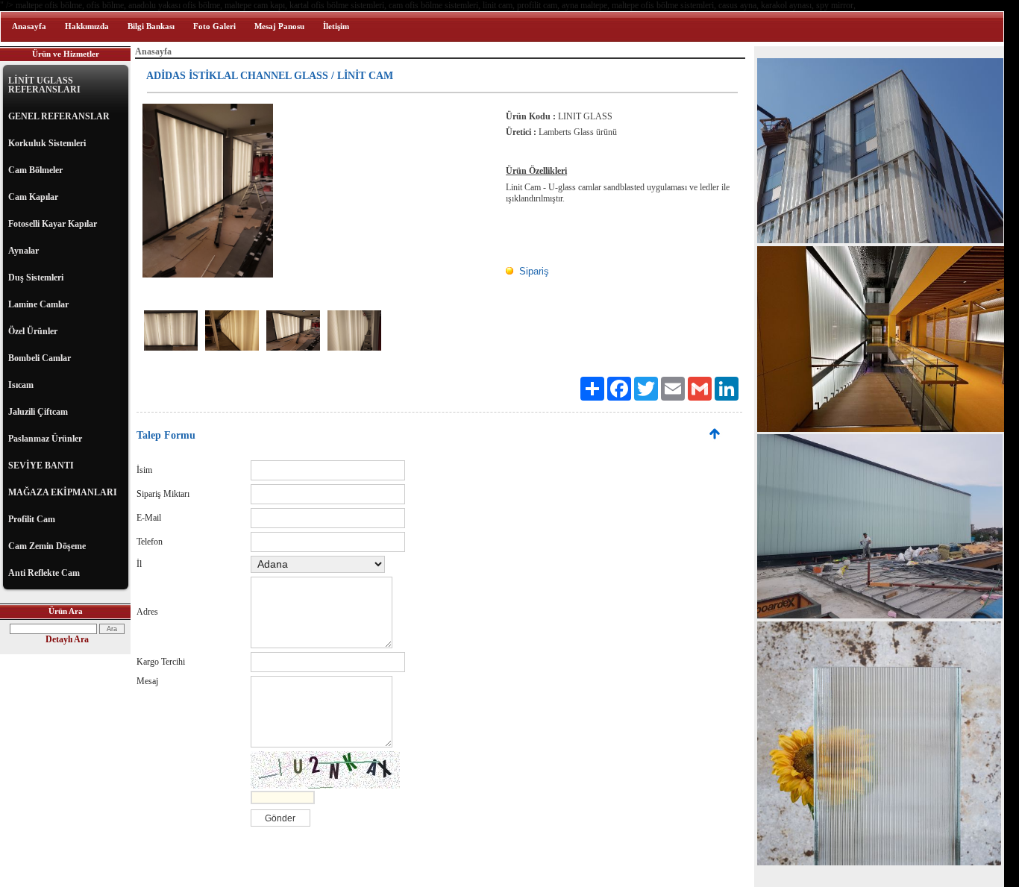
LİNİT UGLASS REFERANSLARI (44, 85)
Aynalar (23, 250)
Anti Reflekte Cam (44, 573)
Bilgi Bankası (151, 26)
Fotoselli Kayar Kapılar (52, 224)
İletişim (336, 26)
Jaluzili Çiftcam (38, 412)
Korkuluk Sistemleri (47, 143)
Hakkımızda (87, 26)
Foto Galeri (214, 26)
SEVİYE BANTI (41, 465)
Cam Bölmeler (35, 170)
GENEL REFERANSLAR (59, 116)
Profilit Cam (31, 519)
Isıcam (21, 385)
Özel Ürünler (32, 331)
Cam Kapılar (33, 197)
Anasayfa (29, 26)
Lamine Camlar (38, 304)
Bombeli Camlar (39, 358)
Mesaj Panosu (279, 26)
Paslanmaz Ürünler (45, 438)
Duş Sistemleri (35, 277)
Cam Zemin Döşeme (47, 546)
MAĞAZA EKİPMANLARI (62, 492)
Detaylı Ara (67, 639)
